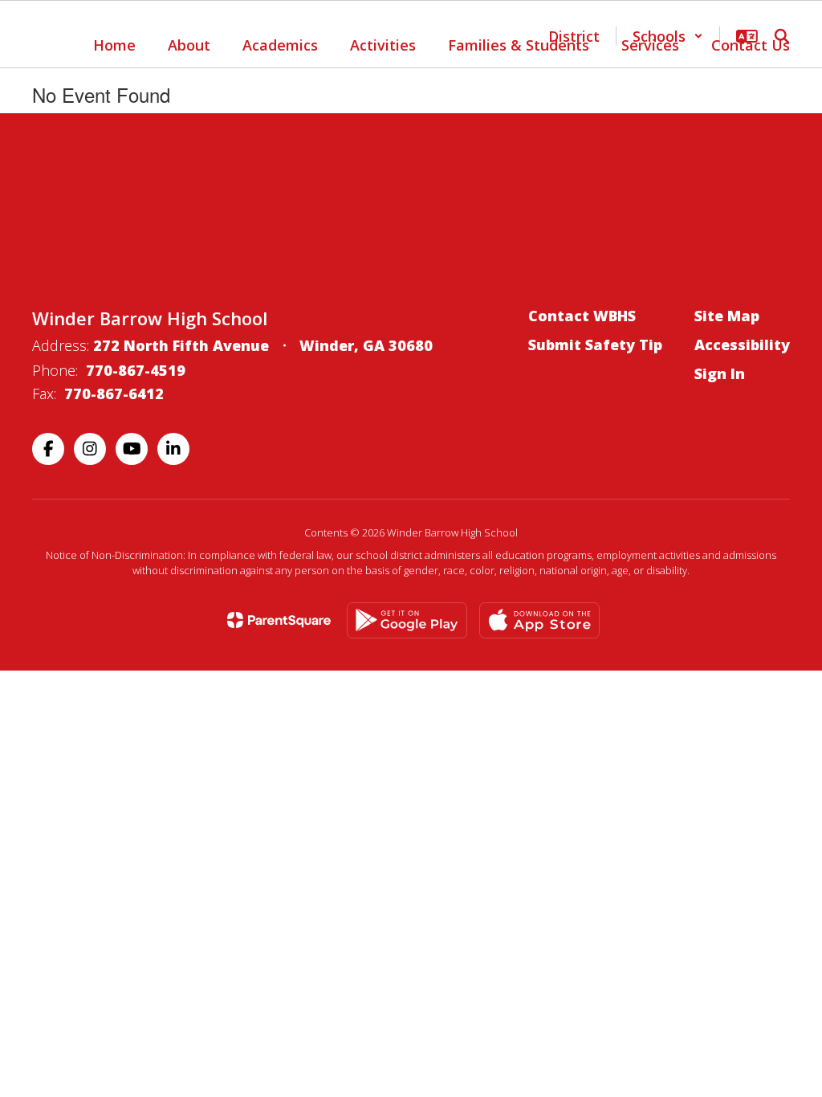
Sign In (719, 373)
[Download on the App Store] (539, 620)
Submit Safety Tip (595, 344)
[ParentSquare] (279, 620)
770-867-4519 (135, 370)
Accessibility (742, 344)
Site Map (726, 315)
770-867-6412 (114, 393)
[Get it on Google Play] (407, 620)
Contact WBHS (582, 315)
